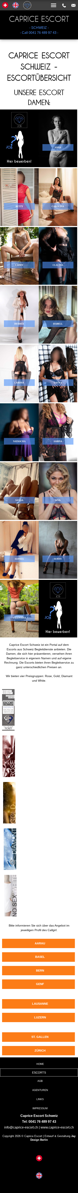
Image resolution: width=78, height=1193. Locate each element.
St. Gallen (39, 1037)
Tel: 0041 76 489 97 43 (39, 1121)
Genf (40, 984)
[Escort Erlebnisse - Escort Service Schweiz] (8, 731)
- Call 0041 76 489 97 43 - (39, 32)
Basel (40, 956)
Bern (40, 970)
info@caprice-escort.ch (21, 1127)
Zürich (40, 1050)
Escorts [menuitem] (39, 1072)
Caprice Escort (39, 19)
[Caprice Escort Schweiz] (39, 0)
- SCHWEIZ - (39, 27)
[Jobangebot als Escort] (19, 138)
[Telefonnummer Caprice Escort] (64, 5)
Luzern (40, 1017)
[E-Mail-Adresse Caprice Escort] (73, 5)
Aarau (40, 943)
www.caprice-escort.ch (57, 1127)
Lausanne (40, 1003)
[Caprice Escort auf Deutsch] (39, 1158)
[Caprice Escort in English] (39, 1176)
